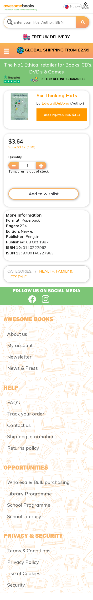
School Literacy (24, 516)
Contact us (19, 425)
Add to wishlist (44, 193)
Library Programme (29, 494)
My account (20, 345)
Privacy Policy (23, 562)
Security (16, 585)
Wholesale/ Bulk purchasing (38, 482)
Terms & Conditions (29, 551)
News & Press (22, 368)
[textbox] (40, 22)
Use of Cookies (23, 573)
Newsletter (19, 357)
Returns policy (23, 448)
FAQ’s (13, 402)
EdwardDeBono (55, 103)
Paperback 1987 (62, 115)
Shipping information (31, 436)
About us (17, 334)
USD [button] (75, 6)
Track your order (25, 414)
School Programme (28, 505)
